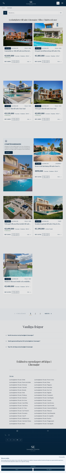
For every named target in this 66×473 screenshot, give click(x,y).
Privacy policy (62, 457)
